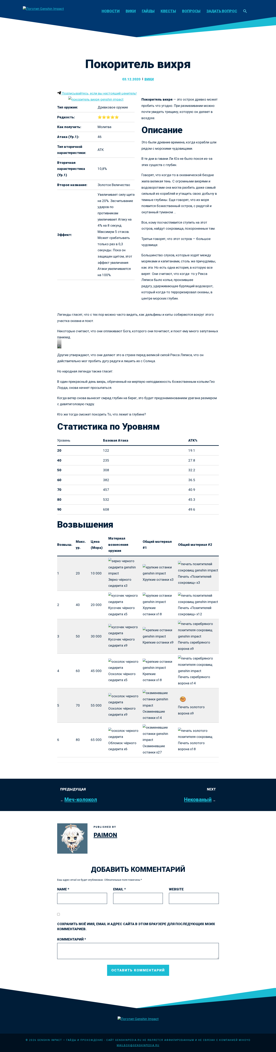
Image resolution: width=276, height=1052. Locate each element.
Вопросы (191, 11)
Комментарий (71, 939)
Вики (131, 11)
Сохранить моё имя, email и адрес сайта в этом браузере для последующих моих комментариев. (136, 926)
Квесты (168, 11)
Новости (111, 11)
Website (176, 889)
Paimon (105, 834)
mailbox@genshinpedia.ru (138, 1045)
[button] (245, 11)
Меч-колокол (80, 800)
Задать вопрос (221, 11)
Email (119, 889)
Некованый (198, 800)
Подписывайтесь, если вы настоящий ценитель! (99, 93)
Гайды (148, 11)
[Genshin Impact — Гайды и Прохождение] (43, 8)
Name (63, 889)
